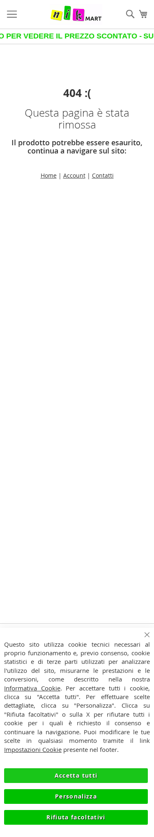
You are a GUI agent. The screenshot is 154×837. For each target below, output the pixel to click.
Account (74, 175)
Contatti (103, 175)
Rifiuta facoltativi (76, 817)
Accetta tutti (76, 775)
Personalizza (76, 796)
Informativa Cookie (32, 688)
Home (49, 175)
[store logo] (76, 14)
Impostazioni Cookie (33, 749)
